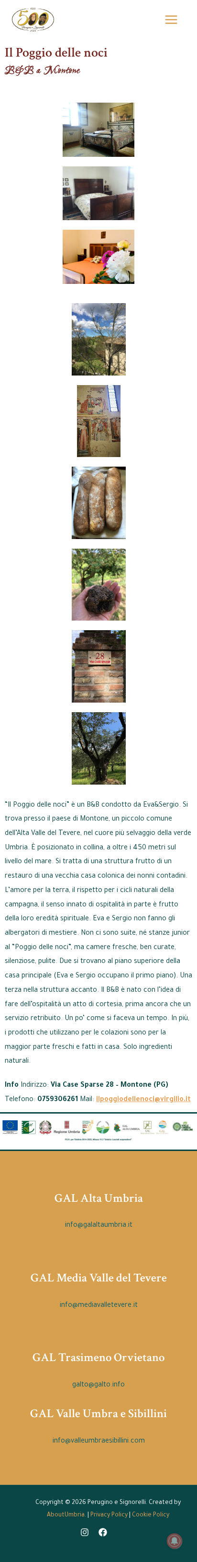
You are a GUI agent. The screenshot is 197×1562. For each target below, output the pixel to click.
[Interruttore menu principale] (171, 20)
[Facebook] (102, 1532)
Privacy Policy (109, 1515)
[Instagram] (84, 1532)
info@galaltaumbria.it (98, 1226)
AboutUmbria (66, 1515)
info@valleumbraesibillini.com (99, 1441)
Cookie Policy (150, 1515)
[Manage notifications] (174, 1541)
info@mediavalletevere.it (99, 1306)
